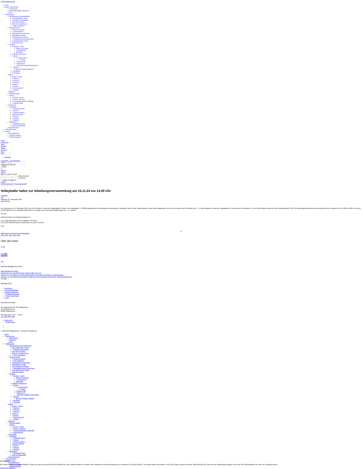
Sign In (3, 182)
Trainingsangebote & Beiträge (24, 101)
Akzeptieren (4, 468)
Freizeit (16, 118)
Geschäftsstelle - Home (20, 18)
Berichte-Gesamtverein (19, 24)
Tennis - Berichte (19, 99)
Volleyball (13, 107)
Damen (16, 86)
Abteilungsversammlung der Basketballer (15, 233)
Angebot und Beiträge (21, 20)
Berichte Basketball (18, 126)
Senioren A (21, 63)
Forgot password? (20, 184)
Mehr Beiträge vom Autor (9, 271)
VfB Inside (19, 52)
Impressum (8, 320)
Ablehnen (12, 468)
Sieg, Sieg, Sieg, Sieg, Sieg (10, 235)
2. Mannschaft (20, 61)
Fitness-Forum (15, 28)
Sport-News (14, 9)
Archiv (10, 12)
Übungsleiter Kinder (18, 35)
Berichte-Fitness (17, 43)
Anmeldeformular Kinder (20, 41)
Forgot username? (7, 184)
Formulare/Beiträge (11, 290)
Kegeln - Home (17, 77)
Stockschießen (15, 94)
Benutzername (24, 176)
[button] (181, 152)
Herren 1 (16, 78)
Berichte (26, 11)
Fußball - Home (19, 46)
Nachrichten (14, 7)
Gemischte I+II (18, 88)
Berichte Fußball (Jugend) (24, 69)
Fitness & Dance (19, 29)
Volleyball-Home (19, 109)
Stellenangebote (15, 137)
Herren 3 (16, 82)
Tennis (12, 95)
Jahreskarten (21, 50)
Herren (16, 56)
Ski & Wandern (19, 31)
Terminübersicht (13, 127)
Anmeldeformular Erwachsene (24, 39)
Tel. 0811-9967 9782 (8, 317)
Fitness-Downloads (11, 292)
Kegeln (10, 75)
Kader (23, 60)
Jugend (16, 67)
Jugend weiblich (19, 112)
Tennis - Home (18, 97)
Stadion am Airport (22, 48)
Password (22, 178)
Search (4, 166)
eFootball (17, 71)
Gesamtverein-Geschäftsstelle (20, 16)
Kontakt (7, 131)
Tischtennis (12, 105)
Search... (4, 163)
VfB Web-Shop (11, 129)
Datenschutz (10, 322)
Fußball (12, 45)
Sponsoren (8, 288)
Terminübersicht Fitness (20, 37)
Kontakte (17, 73)
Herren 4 (15, 84)
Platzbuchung (18, 103)
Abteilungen (10, 14)
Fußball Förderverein (19, 54)
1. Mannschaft (22, 58)
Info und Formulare (18, 22)
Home (7, 5)
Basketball (13, 122)
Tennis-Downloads (12, 296)
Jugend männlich (18, 114)
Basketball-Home (19, 124)
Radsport (11, 92)
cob (2, 197)
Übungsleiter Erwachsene (20, 33)
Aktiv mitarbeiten (19, 26)
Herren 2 (16, 80)
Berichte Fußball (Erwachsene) (27, 65)
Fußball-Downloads (13, 294)
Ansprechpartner (15, 135)
